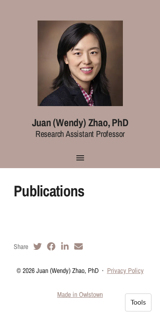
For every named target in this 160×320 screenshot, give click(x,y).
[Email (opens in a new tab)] (78, 246)
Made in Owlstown (80, 294)
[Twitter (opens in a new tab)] (37, 246)
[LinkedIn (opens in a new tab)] (65, 246)
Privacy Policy (125, 270)
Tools (138, 302)
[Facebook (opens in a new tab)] (51, 246)
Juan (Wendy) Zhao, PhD (80, 122)
